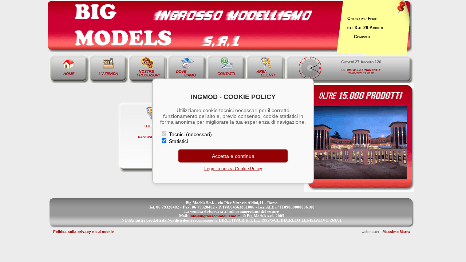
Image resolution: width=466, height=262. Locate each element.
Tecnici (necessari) (189, 134)
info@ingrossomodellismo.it (215, 216)
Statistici (177, 141)
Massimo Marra (396, 232)
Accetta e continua (233, 156)
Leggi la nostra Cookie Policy (233, 168)
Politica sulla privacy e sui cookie (83, 232)
